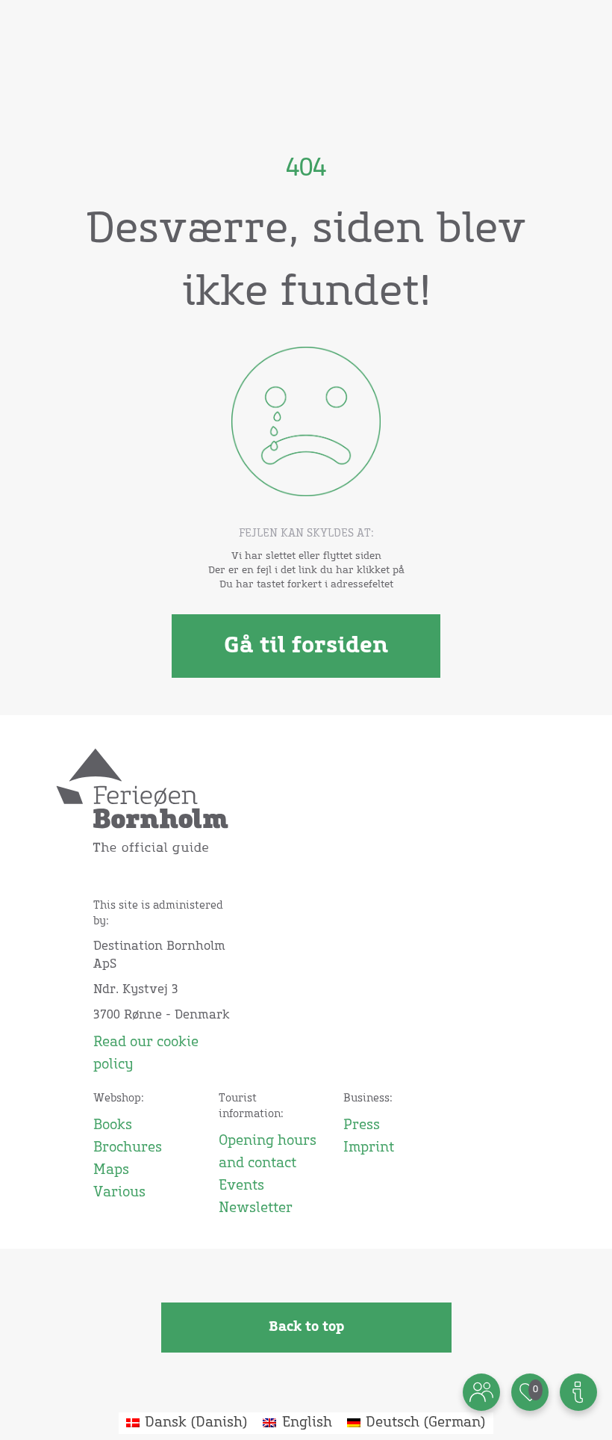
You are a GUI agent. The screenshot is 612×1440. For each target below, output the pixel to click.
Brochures (127, 1148)
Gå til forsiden (306, 645)
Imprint (368, 1148)
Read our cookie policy (146, 1054)
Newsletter (256, 1208)
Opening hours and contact (267, 1152)
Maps (111, 1170)
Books (112, 1125)
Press (361, 1125)
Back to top (306, 1327)
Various (119, 1192)
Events (241, 1186)
